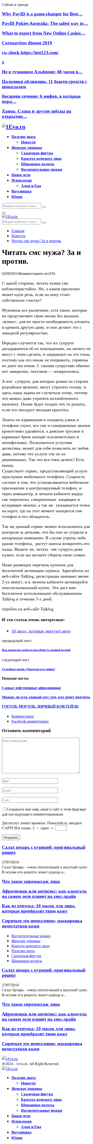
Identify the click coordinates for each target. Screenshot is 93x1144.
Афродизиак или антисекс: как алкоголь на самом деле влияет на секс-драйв (44, 894)
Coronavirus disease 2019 (27, 42)
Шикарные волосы (37, 163)
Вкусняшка (21, 191)
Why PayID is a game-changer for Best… (42, 13)
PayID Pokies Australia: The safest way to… (45, 23)
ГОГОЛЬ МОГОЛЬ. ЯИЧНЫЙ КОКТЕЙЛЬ (40, 706)
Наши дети (20, 174)
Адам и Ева (31, 185)
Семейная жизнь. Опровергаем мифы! (28, 669)
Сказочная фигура (37, 153)
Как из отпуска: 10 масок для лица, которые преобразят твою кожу (39, 908)
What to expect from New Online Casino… (43, 33)
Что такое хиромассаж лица (31, 881)
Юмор (16, 196)
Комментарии (22, 716)
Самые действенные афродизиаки (31, 688)
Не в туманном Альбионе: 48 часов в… (42, 71)
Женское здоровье (26, 147)
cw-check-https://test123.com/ (30, 52)
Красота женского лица (41, 158)
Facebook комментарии (30, 721)
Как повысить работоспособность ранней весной (36, 650)
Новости (28, 142)
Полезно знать (23, 136)
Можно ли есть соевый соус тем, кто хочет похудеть (46, 697)
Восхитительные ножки (41, 169)
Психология (21, 180)
